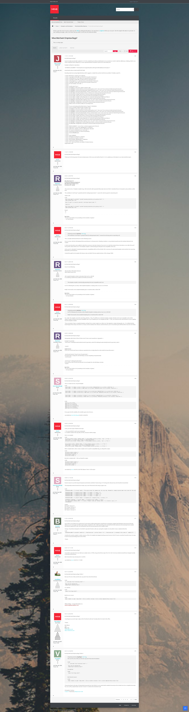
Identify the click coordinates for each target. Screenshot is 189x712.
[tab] (55, 48)
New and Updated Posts (57, 22)
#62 (135, 152)
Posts (54, 48)
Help (120, 705)
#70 (135, 477)
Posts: (54, 71)
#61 (135, 56)
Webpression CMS (79, 691)
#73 (135, 571)
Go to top (134, 705)
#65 (135, 261)
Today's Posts (80, 22)
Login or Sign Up (133, 1)
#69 (135, 423)
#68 (135, 378)
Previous (118, 699)
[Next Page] (127, 51)
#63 (135, 176)
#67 (135, 333)
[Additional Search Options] (133, 9)
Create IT (67, 691)
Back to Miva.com (54, 1)
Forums (55, 18)
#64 (135, 227)
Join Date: (55, 70)
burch (72, 469)
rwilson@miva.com (69, 629)
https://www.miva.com (69, 630)
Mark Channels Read (68, 22)
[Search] (136, 9)
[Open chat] (185, 708)
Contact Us (126, 705)
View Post (83, 233)
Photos (72, 48)
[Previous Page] (126, 51)
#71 (135, 518)
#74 (135, 613)
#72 (135, 547)
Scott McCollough (75, 415)
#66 (135, 304)
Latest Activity (63, 48)
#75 (135, 651)
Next (136, 699)
